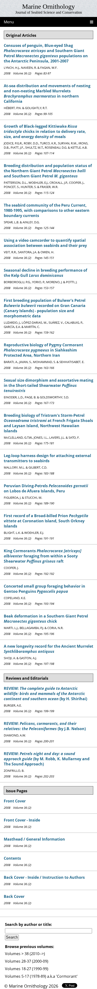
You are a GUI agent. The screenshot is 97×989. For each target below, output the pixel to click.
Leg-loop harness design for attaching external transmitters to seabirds (47, 458)
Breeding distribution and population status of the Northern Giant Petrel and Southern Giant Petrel (48, 171)
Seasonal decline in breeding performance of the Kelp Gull (45, 273)
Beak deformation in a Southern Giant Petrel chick (46, 618)
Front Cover (15, 801)
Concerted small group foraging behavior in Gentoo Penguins (44, 589)
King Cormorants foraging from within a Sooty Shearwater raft (42, 556)
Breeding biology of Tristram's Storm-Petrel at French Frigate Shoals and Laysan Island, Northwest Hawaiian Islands (48, 423)
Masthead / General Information (34, 839)
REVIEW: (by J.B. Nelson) (45, 726)
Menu (9, 22)
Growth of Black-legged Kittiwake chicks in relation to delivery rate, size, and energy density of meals (45, 131)
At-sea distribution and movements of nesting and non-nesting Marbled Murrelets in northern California (47, 93)
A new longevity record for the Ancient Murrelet (48, 649)
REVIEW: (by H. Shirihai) (45, 693)
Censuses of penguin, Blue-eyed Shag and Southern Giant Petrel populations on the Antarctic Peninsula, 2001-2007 (46, 53)
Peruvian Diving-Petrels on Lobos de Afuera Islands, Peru (46, 488)
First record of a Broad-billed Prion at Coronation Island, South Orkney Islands (46, 521)
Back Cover (14, 896)
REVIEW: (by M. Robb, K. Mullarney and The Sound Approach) (46, 759)
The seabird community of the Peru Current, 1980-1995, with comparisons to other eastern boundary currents (46, 210)
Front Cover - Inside (22, 820)
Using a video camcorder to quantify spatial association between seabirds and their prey (45, 243)
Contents (12, 858)
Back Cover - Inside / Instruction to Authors (44, 877)
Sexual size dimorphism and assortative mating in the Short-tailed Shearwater (48, 385)
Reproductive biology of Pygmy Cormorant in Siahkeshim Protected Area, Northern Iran (43, 350)
